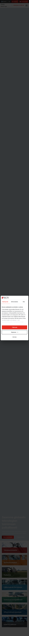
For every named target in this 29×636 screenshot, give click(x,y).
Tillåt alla (14, 327)
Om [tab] (24, 301)
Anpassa (13, 332)
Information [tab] (14, 301)
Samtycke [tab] (5, 301)
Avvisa (14, 337)
